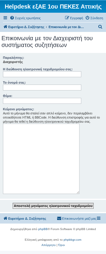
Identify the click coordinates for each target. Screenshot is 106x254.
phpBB (43, 229)
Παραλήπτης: (13, 57)
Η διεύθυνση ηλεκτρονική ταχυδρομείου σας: (38, 69)
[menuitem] (25, 18)
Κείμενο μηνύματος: (18, 109)
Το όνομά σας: (14, 82)
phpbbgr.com (72, 239)
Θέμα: (7, 96)
